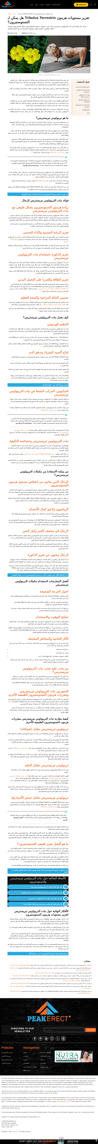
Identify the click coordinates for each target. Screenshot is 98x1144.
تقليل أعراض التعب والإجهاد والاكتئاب (54, 304)
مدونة (42, 1059)
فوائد (36, 4)
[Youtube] (46, 1040)
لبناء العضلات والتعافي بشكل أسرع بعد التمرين (53, 289)
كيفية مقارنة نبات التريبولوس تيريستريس (83, 105)
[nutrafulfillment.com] (74, 1062)
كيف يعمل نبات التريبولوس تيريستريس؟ (83, 90)
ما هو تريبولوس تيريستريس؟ (83, 86)
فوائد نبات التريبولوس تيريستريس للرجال (84, 95)
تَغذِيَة (14, 13)
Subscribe (90, 1030)
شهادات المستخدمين (30, 1067)
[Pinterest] (40, 1040)
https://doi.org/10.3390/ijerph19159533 (20, 965)
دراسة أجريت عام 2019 (20, 748)
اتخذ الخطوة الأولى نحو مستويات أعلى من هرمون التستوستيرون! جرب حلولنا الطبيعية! (40, 575)
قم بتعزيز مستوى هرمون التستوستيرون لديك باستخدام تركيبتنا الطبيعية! (44, 194)
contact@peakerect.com (64, 1101)
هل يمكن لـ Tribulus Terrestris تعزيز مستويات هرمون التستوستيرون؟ (35, 13)
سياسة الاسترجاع (7, 1059)
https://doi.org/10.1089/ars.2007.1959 (44, 973)
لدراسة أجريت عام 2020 (49, 807)
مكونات (41, 4)
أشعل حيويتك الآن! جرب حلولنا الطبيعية (55, 385)
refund (14, 1099)
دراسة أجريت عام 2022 (57, 152)
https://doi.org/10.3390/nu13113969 (71, 980)
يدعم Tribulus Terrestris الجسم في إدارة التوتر (39, 454)
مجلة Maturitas (41, 180)
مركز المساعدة (46, 1056)
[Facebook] (34, 1040)
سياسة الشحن (6, 1063)
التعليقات (47, 4)
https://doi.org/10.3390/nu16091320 (21, 975)
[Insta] (52, 1040)
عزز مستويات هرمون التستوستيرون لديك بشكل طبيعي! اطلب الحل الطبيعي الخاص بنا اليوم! (40, 871)
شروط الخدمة (6, 1056)
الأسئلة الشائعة (56, 4)
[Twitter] (57, 1040)
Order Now (82, 4)
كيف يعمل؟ (44, 1067)
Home (9, 13)
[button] (95, 4)
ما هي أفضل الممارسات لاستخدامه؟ (84, 100)
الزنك (10, 701)
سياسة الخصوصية (7, 1052)
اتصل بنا (43, 1063)
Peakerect (15, 1131)
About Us (26, 1070)
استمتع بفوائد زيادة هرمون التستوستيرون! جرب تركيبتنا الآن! (48, 953)
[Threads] (63, 1040)
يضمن (31, 4)
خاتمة (88, 113)
